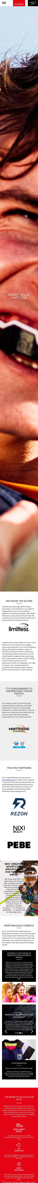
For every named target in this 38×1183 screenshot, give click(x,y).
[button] (5, 3)
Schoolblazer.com (9, 780)
